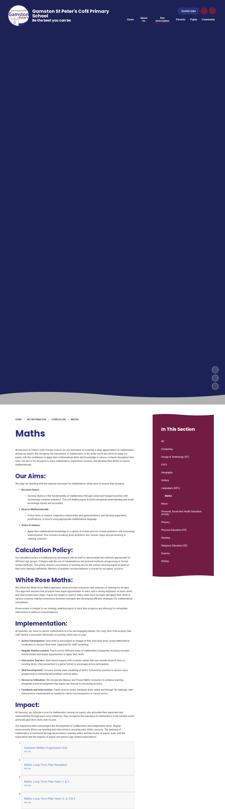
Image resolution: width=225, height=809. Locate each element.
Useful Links (188, 11)
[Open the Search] (204, 11)
